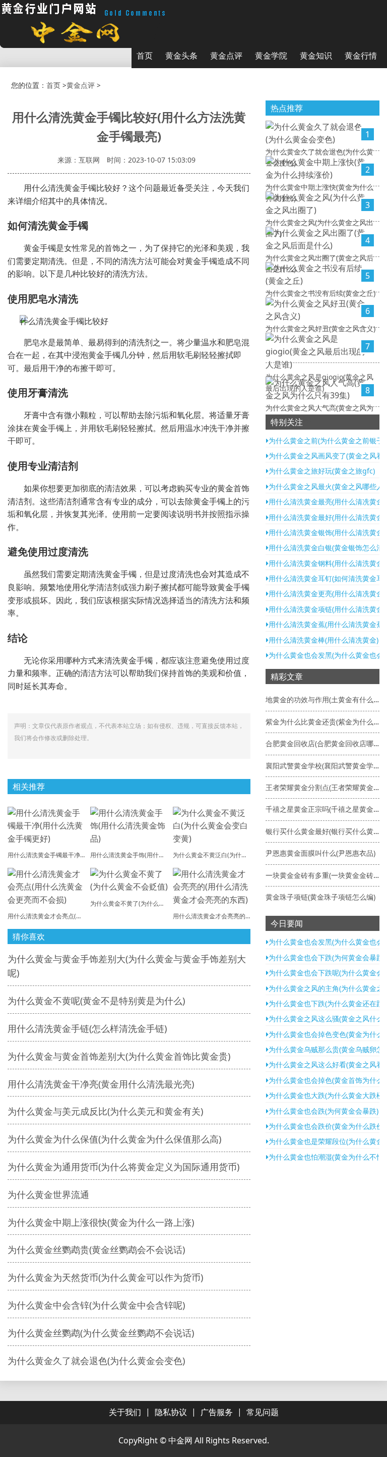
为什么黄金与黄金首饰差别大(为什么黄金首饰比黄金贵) (119, 1056)
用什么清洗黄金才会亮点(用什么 (51, 916)
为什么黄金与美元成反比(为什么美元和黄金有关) (105, 1111)
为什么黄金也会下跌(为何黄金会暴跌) (327, 957)
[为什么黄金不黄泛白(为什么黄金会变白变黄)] (211, 824)
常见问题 (262, 1412)
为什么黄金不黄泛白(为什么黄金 (216, 855)
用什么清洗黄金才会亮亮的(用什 (216, 916)
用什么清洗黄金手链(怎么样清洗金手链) (87, 1028)
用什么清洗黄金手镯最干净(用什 (51, 855)
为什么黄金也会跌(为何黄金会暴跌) (323, 1111)
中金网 (180, 1440)
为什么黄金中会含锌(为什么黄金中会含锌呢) (96, 1305)
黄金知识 (316, 55)
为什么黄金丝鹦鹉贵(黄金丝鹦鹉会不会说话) (96, 1249)
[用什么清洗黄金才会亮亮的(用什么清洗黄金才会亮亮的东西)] (211, 886)
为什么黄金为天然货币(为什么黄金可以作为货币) (105, 1277)
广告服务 (217, 1412)
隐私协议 (171, 1412)
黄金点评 (226, 55)
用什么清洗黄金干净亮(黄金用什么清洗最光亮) (101, 1084)
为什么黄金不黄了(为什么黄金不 (133, 903)
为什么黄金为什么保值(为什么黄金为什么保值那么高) (114, 1139)
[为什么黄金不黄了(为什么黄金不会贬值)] (129, 879)
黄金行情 (361, 55)
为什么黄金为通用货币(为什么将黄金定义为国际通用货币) (123, 1167)
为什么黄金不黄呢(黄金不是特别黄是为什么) (96, 1001)
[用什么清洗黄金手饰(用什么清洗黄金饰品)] (129, 824)
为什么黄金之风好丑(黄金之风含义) (320, 328)
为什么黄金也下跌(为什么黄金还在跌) (327, 1003)
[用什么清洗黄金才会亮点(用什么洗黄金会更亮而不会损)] (46, 886)
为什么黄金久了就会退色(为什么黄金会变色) (96, 1361)
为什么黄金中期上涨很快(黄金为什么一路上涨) (101, 1222)
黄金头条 (181, 55)
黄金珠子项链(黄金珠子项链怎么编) (320, 897)
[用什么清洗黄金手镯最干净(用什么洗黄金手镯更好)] (46, 824)
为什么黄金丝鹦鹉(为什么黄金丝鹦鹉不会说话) (101, 1333)
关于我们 (125, 1412)
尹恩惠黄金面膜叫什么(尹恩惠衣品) (320, 853)
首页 (145, 55)
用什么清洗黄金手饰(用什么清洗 (133, 855)
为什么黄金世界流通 (48, 1194)
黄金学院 (271, 55)
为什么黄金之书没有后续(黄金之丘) (320, 293)
